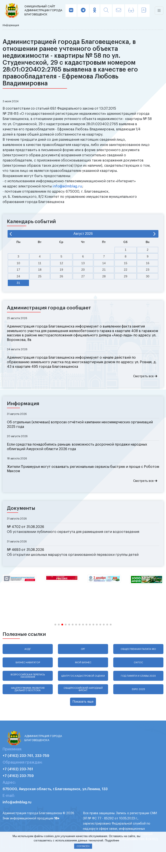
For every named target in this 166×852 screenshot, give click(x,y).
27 (83, 276)
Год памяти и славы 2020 (138, 676)
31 (18, 283)
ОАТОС (138, 662)
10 (18, 263)
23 (147, 269)
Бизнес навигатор (28, 662)
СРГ (83, 649)
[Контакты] (144, 10)
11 (39, 263)
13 (83, 263)
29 (125, 276)
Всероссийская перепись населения (28, 675)
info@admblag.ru (67, 186)
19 (61, 269)
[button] (55, 624)
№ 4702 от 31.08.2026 (25, 527)
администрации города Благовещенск (43, 10)
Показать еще (83, 701)
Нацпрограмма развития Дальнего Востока (28, 689)
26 (61, 276)
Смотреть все (144, 376)
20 (83, 269)
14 (104, 263)
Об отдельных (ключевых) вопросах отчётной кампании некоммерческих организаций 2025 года (80, 424)
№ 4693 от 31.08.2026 (25, 549)
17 (18, 269)
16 (147, 263)
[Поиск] (106, 10)
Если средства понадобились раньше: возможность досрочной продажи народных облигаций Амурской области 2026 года (77, 447)
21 (104, 269)
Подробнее (112, 840)
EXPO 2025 (138, 689)
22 (125, 269)
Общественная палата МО (138, 649)
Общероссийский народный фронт (83, 689)
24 (18, 276)
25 (40, 276)
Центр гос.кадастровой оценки (83, 676)
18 (40, 269)
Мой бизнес (83, 662)
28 (104, 276)
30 (147, 276)
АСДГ (27, 649)
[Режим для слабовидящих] (131, 10)
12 (61, 263)
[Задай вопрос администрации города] (118, 10)
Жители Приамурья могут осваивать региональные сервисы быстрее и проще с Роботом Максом (83, 469)
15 (125, 263)
